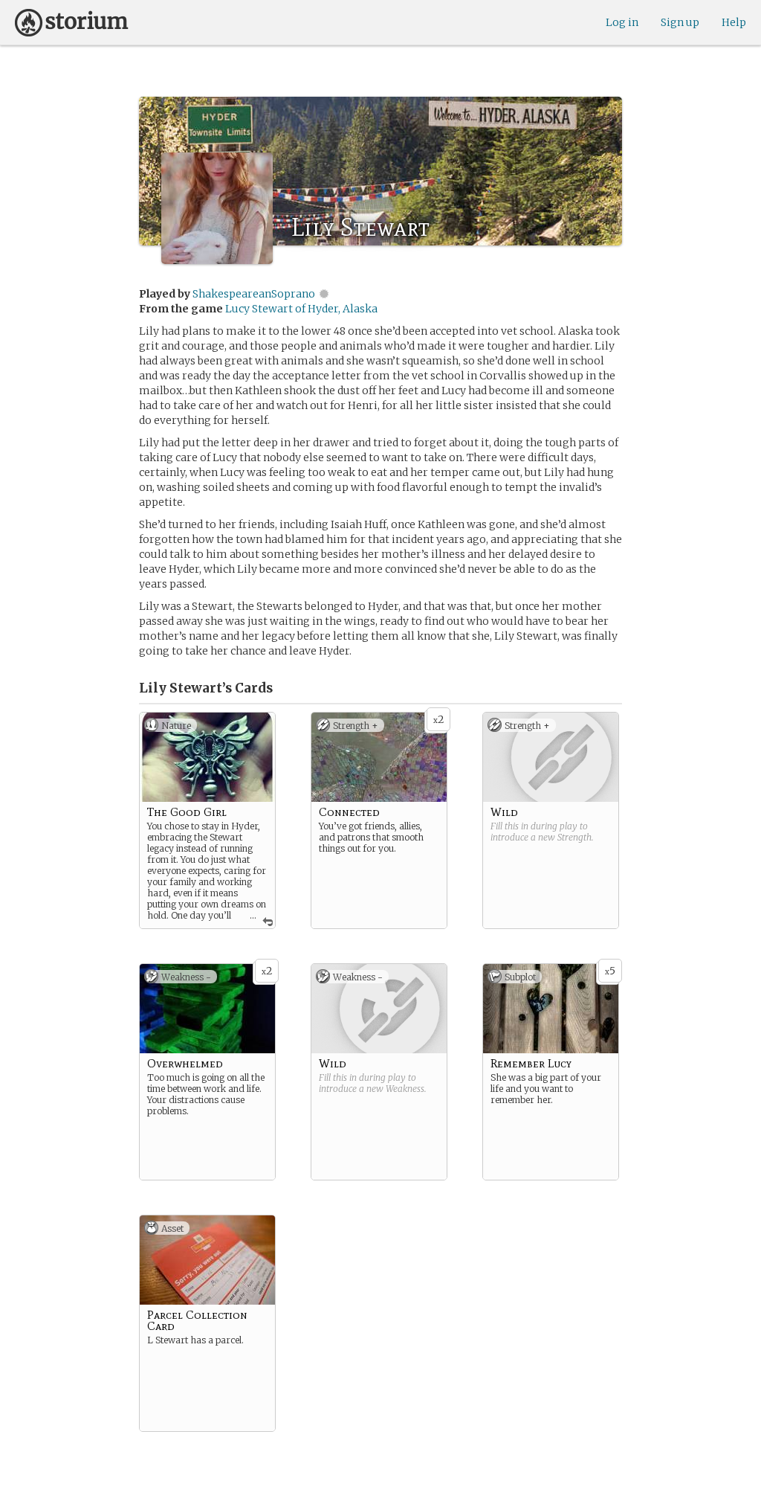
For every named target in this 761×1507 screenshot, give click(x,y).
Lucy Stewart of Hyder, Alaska (301, 308)
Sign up (680, 22)
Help (734, 22)
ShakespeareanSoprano (253, 294)
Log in (622, 22)
